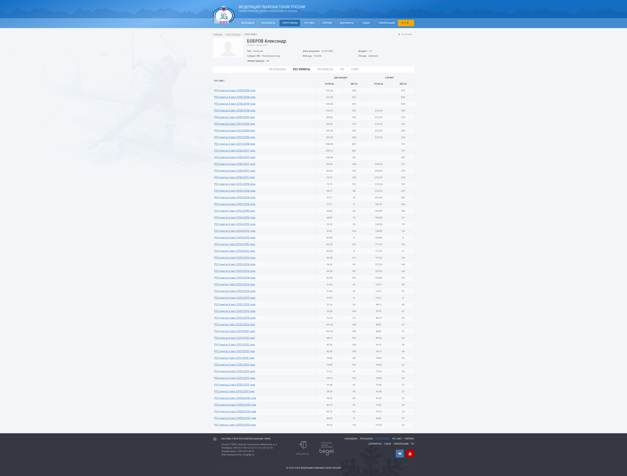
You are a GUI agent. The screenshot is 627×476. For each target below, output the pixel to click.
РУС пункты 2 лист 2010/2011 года (234, 385)
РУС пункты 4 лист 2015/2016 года (234, 191)
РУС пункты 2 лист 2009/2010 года (235, 418)
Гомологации (386, 23)
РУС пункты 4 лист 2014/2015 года (234, 224)
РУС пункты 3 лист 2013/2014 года (234, 271)
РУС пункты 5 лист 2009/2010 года (235, 398)
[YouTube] (410, 454)
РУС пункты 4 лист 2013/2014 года (234, 264)
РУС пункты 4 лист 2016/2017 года (234, 157)
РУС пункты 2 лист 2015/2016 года (234, 204)
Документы (347, 23)
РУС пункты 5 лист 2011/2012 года (234, 331)
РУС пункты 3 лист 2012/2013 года (234, 311)
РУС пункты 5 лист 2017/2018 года (234, 124)
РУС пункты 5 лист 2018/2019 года (234, 90)
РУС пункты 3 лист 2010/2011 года (234, 378)
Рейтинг (327, 23)
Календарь (248, 23)
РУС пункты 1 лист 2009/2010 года (235, 425)
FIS (406, 23)
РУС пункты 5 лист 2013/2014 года (234, 258)
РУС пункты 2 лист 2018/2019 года (234, 110)
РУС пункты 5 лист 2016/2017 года (234, 151)
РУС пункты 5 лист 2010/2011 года (234, 365)
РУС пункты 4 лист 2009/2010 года (235, 405)
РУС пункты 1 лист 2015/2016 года (234, 211)
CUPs (355, 69)
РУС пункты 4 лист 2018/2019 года (234, 97)
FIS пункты (325, 69)
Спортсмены (290, 23)
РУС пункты (301, 69)
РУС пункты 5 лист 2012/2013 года (234, 291)
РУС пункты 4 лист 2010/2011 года (234, 371)
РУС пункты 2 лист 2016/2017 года (234, 171)
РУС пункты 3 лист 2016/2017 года (234, 164)
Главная (217, 34)
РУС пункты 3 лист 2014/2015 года (234, 231)
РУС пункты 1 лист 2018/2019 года (234, 117)
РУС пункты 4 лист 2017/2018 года (234, 131)
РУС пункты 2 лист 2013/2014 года (234, 278)
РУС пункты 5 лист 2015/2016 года (234, 184)
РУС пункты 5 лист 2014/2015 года (234, 217)
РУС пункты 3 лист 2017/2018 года (234, 137)
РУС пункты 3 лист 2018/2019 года (234, 104)
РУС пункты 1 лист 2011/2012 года (234, 358)
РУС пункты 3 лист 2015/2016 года (234, 197)
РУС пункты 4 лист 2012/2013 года (234, 304)
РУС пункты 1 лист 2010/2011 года (234, 391)
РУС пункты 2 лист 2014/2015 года (234, 238)
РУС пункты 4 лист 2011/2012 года (234, 338)
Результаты (268, 23)
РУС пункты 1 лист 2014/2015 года (234, 244)
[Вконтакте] (400, 454)
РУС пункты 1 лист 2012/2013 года (234, 324)
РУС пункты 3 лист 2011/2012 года (234, 345)
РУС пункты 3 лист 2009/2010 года (235, 411)
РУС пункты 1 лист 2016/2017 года (234, 177)
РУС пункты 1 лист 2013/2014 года (234, 284)
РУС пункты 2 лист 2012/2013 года (234, 318)
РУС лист (309, 23)
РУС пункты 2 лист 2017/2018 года (234, 144)
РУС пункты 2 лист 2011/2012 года (234, 351)
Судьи (366, 23)
